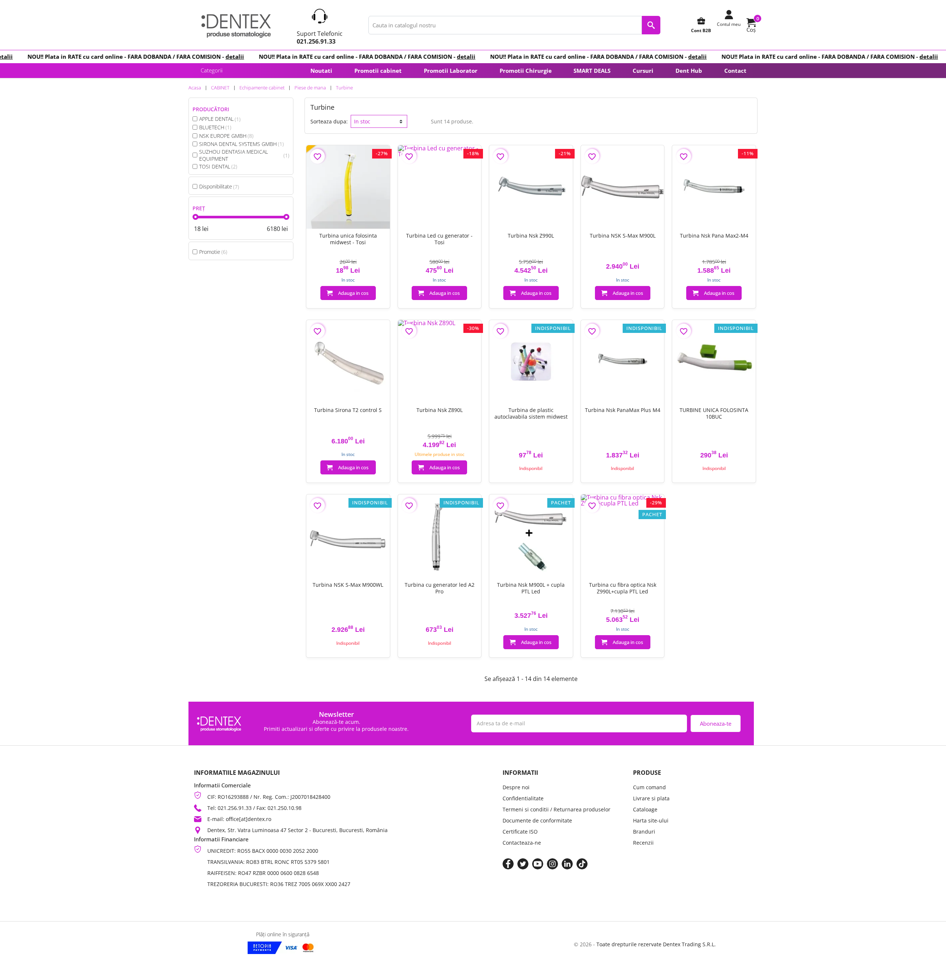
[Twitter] (522, 863)
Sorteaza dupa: (329, 121)
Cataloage (645, 809)
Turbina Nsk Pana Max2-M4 (714, 235)
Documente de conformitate (537, 820)
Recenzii (643, 842)
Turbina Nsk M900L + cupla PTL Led (531, 588)
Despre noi (516, 787)
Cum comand (649, 787)
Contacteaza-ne (522, 842)
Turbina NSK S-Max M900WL (348, 585)
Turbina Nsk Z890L (439, 410)
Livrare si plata (651, 798)
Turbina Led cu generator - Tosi (439, 239)
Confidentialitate (523, 798)
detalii (216, 56)
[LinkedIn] (567, 863)
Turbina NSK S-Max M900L (623, 235)
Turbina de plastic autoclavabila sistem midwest (531, 413)
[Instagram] (552, 863)
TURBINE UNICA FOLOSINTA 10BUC (714, 413)
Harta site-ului (650, 820)
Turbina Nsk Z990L (531, 235)
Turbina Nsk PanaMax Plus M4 (622, 410)
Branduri (644, 831)
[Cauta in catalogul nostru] (651, 25)
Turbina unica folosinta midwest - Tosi (348, 239)
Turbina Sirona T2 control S (348, 410)
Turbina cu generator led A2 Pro (439, 588)
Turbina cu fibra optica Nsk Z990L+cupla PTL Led (622, 588)
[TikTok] (582, 863)
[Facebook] (508, 863)
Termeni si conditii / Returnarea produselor (556, 809)
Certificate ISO (520, 831)
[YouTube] (537, 863)
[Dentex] (236, 25)
